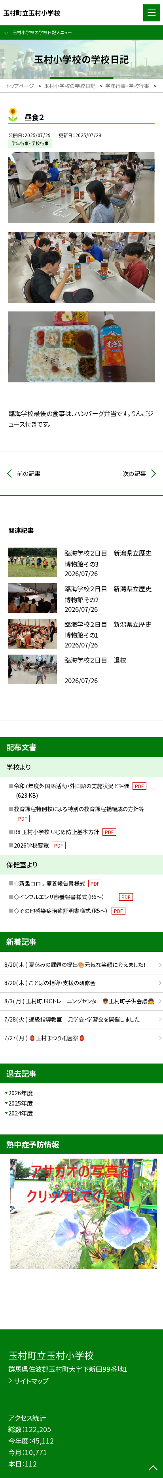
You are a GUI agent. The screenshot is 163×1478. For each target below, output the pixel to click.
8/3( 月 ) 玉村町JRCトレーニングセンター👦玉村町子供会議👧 (79, 1001)
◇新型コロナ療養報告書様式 (57, 883)
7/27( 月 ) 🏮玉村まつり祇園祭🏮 (44, 1038)
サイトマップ (31, 1381)
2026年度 (20, 1092)
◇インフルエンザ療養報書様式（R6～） (72, 897)
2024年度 (20, 1113)
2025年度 (20, 1103)
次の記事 (134, 473)
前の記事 (28, 473)
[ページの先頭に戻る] (153, 1468)
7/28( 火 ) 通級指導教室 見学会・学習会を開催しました (72, 1019)
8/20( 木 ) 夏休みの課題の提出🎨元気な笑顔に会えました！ (75, 964)
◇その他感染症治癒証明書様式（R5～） (68, 911)
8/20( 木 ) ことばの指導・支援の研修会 (50, 983)
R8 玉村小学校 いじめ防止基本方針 (64, 832)
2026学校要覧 (38, 845)
